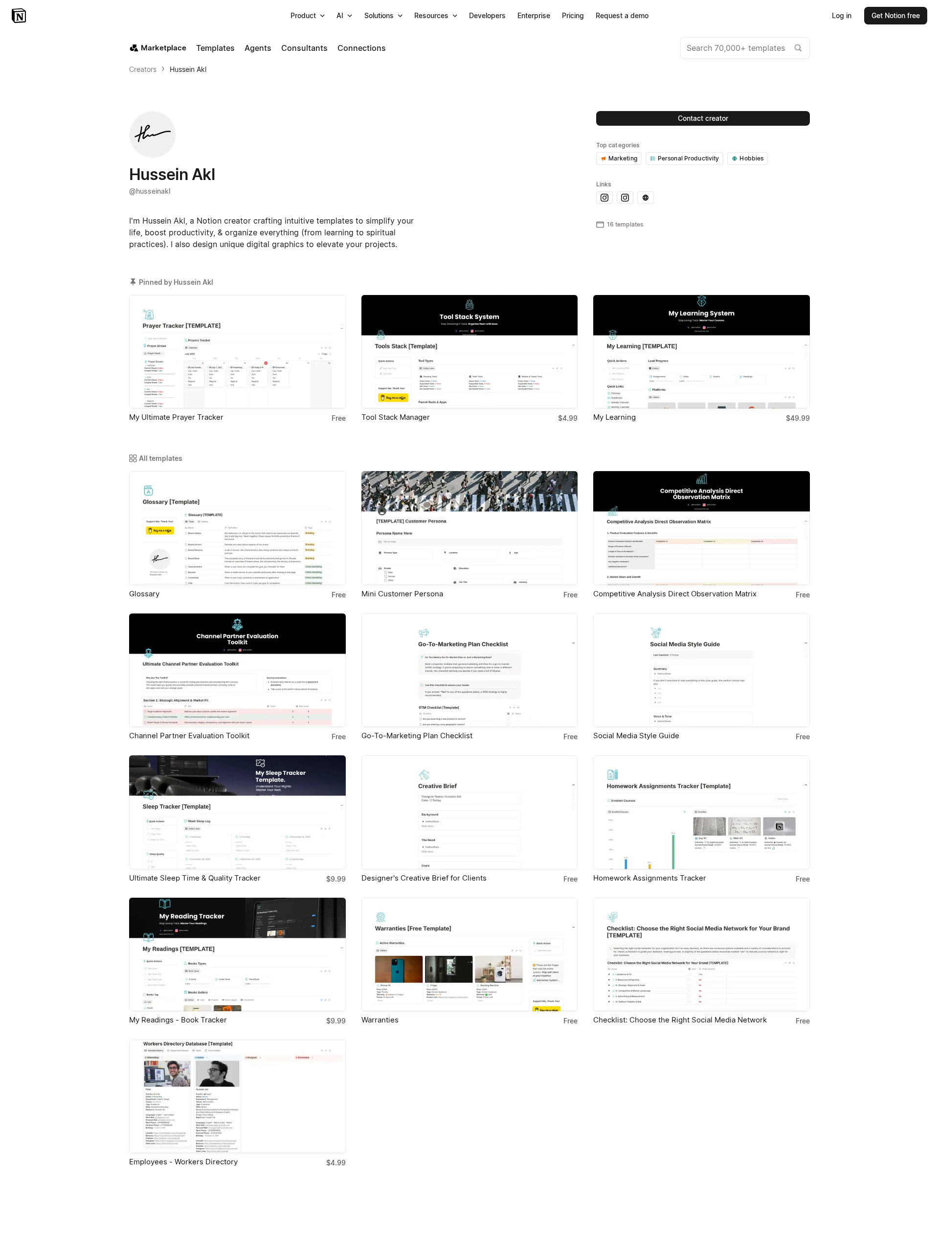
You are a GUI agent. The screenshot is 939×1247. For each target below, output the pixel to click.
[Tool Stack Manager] (469, 351)
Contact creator (703, 118)
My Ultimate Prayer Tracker (176, 417)
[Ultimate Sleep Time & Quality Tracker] (237, 812)
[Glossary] (237, 528)
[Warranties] (469, 954)
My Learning (614, 417)
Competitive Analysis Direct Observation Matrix (675, 593)
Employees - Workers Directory (183, 1161)
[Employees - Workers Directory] (237, 1096)
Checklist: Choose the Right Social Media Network (680, 1019)
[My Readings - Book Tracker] (237, 954)
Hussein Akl (188, 69)
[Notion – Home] (20, 15)
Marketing (622, 158)
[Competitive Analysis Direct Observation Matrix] (701, 528)
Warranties (380, 1019)
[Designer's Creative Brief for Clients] (469, 812)
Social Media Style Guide (636, 735)
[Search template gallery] (798, 48)
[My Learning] (701, 351)
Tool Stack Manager (395, 417)
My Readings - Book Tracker (178, 1019)
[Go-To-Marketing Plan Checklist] (469, 670)
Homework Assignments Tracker (649, 878)
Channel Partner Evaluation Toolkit (189, 735)
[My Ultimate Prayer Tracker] (237, 351)
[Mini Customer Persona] (469, 528)
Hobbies (751, 158)
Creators (142, 69)
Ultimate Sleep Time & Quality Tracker (195, 878)
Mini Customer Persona (402, 593)
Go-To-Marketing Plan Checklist (416, 735)
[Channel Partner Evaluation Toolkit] (237, 670)
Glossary (144, 593)
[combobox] (745, 48)
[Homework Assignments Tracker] (701, 812)
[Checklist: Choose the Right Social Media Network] (701, 954)
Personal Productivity (688, 158)
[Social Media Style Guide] (701, 670)
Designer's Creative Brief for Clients (424, 878)
